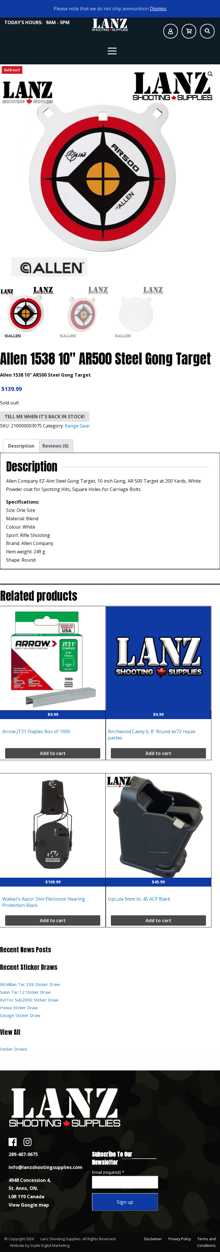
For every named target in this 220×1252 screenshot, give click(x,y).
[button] (210, 74)
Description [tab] (21, 446)
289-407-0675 (23, 1154)
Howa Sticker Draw (19, 1007)
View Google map (29, 1205)
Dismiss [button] (158, 8)
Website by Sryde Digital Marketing (39, 1245)
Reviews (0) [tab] (55, 446)
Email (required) (108, 1172)
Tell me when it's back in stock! (45, 416)
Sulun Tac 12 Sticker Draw (25, 992)
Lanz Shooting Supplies (60, 1238)
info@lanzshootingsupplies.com (45, 1167)
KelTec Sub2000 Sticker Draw (29, 1000)
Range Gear (77, 426)
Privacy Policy (179, 1238)
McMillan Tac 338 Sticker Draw (30, 984)
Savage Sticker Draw (20, 1015)
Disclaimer (153, 1238)
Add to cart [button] (53, 753)
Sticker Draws (13, 1049)
